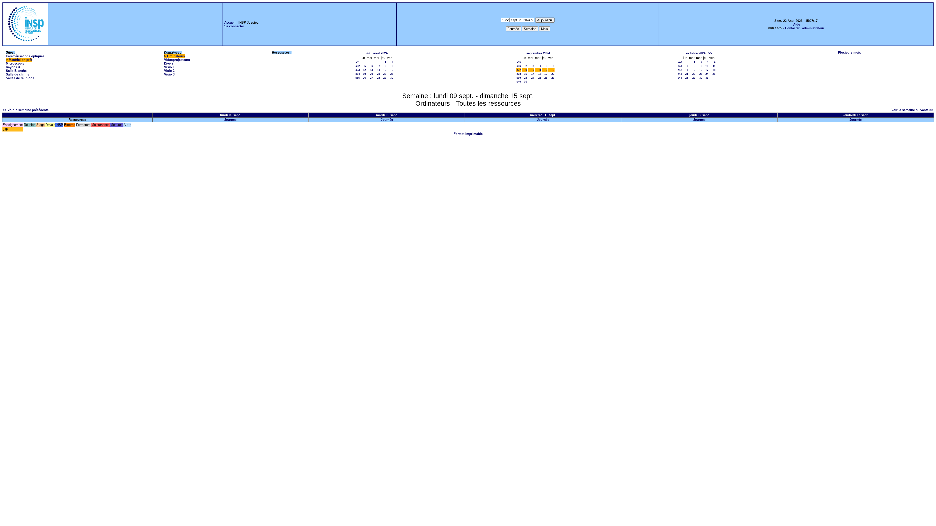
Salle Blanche (16, 71)
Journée (230, 120)
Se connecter (234, 26)
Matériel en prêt (20, 60)
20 (371, 73)
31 (706, 77)
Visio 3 (169, 74)
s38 (519, 73)
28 (378, 77)
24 (532, 77)
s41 (680, 66)
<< (368, 53)
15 (384, 69)
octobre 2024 (695, 53)
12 (364, 69)
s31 (357, 62)
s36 (519, 66)
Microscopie (15, 63)
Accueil (229, 22)
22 (384, 73)
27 (371, 77)
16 (391, 69)
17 (532, 73)
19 (364, 73)
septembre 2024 (538, 53)
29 (384, 77)
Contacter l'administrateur (804, 28)
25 (539, 77)
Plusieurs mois (849, 52)
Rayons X (13, 67)
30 (391, 77)
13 (371, 69)
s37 (519, 69)
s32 (357, 66)
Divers (169, 63)
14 (378, 69)
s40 (519, 81)
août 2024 (380, 53)
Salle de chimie (17, 74)
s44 (680, 77)
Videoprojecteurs (177, 60)
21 (378, 73)
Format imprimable (468, 134)
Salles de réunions (20, 78)
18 (539, 73)
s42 (680, 69)
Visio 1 (169, 67)
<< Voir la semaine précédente (26, 110)
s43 (680, 73)
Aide (796, 24)
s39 (519, 77)
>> (710, 53)
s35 (357, 77)
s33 (357, 69)
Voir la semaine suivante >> (912, 110)
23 (391, 73)
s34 (357, 73)
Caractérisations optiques (25, 56)
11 (539, 69)
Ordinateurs (176, 56)
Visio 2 (169, 71)
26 (364, 77)
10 (532, 69)
